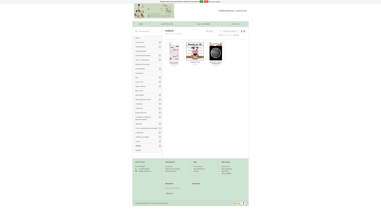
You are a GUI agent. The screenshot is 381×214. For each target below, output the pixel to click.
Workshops (139, 42)
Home (141, 24)
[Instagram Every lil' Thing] (197, 188)
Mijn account (242, 11)
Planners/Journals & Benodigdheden (143, 118)
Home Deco (139, 73)
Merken (138, 150)
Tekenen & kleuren (142, 137)
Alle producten (167, 24)
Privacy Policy (197, 166)
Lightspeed (165, 203)
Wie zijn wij (235, 24)
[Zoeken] (136, 31)
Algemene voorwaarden (172, 169)
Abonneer (169, 193)
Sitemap (196, 171)
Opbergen (139, 104)
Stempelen (139, 133)
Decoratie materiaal (143, 55)
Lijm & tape (139, 82)
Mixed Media (139, 95)
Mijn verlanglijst (226, 173)
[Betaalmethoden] (236, 203)
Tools (137, 141)
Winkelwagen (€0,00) (227, 11)
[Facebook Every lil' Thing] (193, 188)
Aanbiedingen (140, 47)
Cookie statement (170, 171)
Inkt (136, 77)
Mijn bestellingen (227, 169)
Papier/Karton (140, 113)
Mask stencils (140, 86)
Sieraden (138, 124)
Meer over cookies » (215, 1)
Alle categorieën (203, 24)
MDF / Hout (139, 91)
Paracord (139, 108)
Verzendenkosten (199, 169)
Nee (206, 1)
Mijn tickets (225, 171)
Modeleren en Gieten (143, 99)
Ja (201, 1)
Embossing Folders (142, 64)
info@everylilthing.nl (144, 171)
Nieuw (137, 38)
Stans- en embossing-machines (146, 128)
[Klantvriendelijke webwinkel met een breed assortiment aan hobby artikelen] (167, 10)
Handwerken (140, 69)
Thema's (138, 146)
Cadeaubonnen (141, 51)
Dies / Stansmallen (142, 60)
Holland (179, 33)
